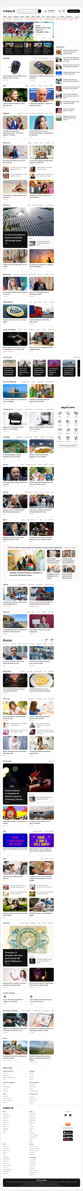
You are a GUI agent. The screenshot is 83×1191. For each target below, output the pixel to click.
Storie (52, 492)
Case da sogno (26, 382)
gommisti (5, 1089)
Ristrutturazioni (50, 382)
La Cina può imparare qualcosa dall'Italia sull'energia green (15, 238)
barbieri (31, 1089)
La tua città (31, 1166)
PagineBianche (6, 1171)
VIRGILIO (12, 1182)
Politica (42, 492)
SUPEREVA (74, 1182)
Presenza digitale (26, 1010)
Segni (44, 923)
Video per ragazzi (49, 831)
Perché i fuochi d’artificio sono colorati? (15, 849)
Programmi (32, 113)
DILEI (52, 1182)
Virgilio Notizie (32, 1113)
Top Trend (5, 1032)
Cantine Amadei (33, 1062)
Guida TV (20, 113)
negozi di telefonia (7, 1100)
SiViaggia (6, 437)
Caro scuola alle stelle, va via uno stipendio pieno (67, 576)
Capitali (42, 437)
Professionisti (33, 1094)
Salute (45, 698)
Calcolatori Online (33, 1172)
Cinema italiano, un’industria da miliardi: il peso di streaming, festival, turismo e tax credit (14, 795)
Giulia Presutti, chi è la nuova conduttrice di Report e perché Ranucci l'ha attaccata (41, 133)
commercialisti (32, 1098)
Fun (76, 19)
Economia (15, 16)
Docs (41, 19)
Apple (25, 329)
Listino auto (5, 1156)
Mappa (45, 644)
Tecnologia (6, 80)
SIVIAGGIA (56, 1182)
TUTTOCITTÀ (48, 1182)
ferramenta (5, 1073)
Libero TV (31, 1139)
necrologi (5, 1102)
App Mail (5, 1130)
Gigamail (5, 1124)
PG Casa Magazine (7, 1169)
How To (38, 329)
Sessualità (51, 698)
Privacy (37, 1183)
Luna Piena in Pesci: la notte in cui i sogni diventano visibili (44, 961)
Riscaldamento (22, 584)
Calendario (5, 1128)
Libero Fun (31, 1154)
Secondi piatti (38, 671)
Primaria (40, 464)
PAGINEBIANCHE (40, 1182)
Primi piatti (29, 671)
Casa (4, 403)
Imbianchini (31, 584)
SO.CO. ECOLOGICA (7, 1060)
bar (30, 1075)
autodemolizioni (6, 1086)
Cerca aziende (32, 1159)
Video (47, 16)
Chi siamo (27, 1183)
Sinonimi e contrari (31, 464)
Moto (35, 302)
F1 (37, 519)
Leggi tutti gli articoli (69, 547)
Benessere (31, 698)
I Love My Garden (38, 409)
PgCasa (5, 584)
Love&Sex (47, 143)
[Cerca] (39, 11)
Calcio (23, 519)
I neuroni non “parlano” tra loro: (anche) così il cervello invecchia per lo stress (45, 731)
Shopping (5, 1146)
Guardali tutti (76, 357)
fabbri (4, 1079)
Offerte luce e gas (49, 19)
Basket (4, 541)
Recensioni (51, 329)
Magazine (6, 113)
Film (46, 113)
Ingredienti (51, 671)
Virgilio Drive (6, 1120)
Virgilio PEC (5, 1118)
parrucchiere (32, 1084)
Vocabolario (32, 1168)
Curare (4, 755)
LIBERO (8, 1182)
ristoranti (31, 1077)
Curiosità (51, 302)
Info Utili (40, 274)
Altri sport (51, 519)
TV (58, 16)
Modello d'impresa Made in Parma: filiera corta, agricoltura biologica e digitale (40, 1058)
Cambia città (6, 643)
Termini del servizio (30, 13)
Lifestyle (40, 85)
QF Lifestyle (7, 761)
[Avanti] (78, 368)
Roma (7, 640)
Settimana (33, 923)
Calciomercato (31, 519)
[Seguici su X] (70, 1115)
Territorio (32, 665)
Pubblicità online (37, 1010)
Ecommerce (46, 1010)
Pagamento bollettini (61, 19)
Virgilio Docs (6, 1122)
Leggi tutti (51, 761)
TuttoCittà (5, 1173)
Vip (30, 107)
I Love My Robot (49, 409)
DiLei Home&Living (9, 382)
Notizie (5, 16)
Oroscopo (68, 16)
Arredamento (40, 382)
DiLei (4, 86)
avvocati (31, 1096)
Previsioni (51, 644)
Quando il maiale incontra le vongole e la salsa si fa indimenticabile (70, 52)
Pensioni (46, 274)
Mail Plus (9, 19)
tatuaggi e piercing (33, 1091)
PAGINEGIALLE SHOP (27, 1182)
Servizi (5, 1094)
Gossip (53, 16)
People (27, 85)
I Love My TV (19, 409)
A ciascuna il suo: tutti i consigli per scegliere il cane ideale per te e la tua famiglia (40, 878)
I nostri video (7, 357)
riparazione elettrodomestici (9, 1077)
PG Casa (5, 1167)
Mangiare (32, 1071)
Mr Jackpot (32, 1152)
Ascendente (50, 923)
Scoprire (31, 755)
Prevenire (5, 720)
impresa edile (6, 1075)
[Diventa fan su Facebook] (65, 1115)
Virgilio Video (32, 1120)
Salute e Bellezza (34, 1082)
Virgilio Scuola (6, 1150)
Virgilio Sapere (6, 1148)
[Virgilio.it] (9, 11)
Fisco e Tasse (32, 274)
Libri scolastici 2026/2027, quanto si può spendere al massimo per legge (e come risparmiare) (53, 562)
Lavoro (52, 274)
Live (46, 519)
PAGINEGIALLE (18, 1182)
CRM (52, 1010)
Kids (4, 831)
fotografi (31, 1102)
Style (41, 143)
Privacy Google (38, 13)
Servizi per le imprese (10, 1011)
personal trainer (33, 1100)
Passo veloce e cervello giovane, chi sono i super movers (43, 725)
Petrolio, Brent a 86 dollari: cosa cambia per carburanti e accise (71, 96)
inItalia (30, 1130)
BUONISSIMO (68, 1182)
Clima (29, 205)
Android (20, 329)
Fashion (36, 143)
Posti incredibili (50, 437)
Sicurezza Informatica (8, 351)
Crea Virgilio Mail (73, 11)
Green (6, 243)
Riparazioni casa (49, 584)
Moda (45, 85)
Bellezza (51, 85)
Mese (39, 923)
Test (53, 143)
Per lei (52, 58)
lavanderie (5, 1096)
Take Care (6, 699)
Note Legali (32, 1183)
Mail (4, 19)
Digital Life (32, 329)
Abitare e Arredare (8, 1071)
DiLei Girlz (6, 143)
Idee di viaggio (28, 437)
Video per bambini (37, 831)
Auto (30, 302)
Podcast (51, 858)
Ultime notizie (28, 492)
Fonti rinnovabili (50, 205)
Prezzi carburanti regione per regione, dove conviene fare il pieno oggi (71, 59)
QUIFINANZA (62, 1182)
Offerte (35, 58)
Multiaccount (6, 1126)
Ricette (62, 16)
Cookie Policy (42, 1183)
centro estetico (32, 1086)
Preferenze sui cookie (50, 1183)
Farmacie (25, 644)
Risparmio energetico (34, 606)
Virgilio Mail (5, 1113)
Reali (4, 107)
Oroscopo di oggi (24, 923)
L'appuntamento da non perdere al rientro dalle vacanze (69, 117)
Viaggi (33, 16)
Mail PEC (16, 19)
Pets (4, 859)
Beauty (30, 143)
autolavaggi (5, 1091)
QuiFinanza (7, 274)
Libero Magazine (33, 1137)
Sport (10, 16)
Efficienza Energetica (38, 205)
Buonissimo (7, 671)
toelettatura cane (7, 1098)
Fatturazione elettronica (31, 19)
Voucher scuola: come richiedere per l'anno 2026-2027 (68, 561)
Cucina (31, 693)
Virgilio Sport (32, 1116)
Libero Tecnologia (9, 329)
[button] (50, 38)
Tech (43, 16)
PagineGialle (6, 1163)
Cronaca (36, 492)
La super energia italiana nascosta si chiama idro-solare (43, 243)
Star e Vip (33, 85)
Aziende (32, 644)
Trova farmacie (32, 1164)
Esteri (47, 492)
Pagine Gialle (7, 1068)
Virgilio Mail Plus (6, 1116)
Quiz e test (51, 612)
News (26, 113)
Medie (45, 464)
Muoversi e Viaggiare (9, 1082)
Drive (21, 19)
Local (4, 665)
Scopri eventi (32, 1162)
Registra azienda (7, 1165)
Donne (22, 16)
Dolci (45, 671)
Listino (45, 302)
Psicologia (38, 698)
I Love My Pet (28, 409)
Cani (42, 858)
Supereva (6, 612)
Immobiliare (24, 274)
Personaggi (40, 113)
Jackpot (71, 19)
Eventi (19, 644)
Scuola (5, 464)
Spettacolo (38, 34)
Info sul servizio (21, 13)
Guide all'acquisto (44, 58)
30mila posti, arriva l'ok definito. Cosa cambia (53, 576)
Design (33, 382)
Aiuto (4, 1132)
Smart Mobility (6, 1159)
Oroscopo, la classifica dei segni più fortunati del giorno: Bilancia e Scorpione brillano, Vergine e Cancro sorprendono (14, 957)
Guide (30, 351)
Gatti (46, 858)
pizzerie (31, 1079)
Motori (38, 16)
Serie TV (51, 113)
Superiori (51, 464)
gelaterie (31, 1073)
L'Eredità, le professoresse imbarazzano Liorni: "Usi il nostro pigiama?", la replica (13, 133)
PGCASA (34, 1182)
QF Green (6, 205)
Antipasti (22, 671)
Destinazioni (19, 437)
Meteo (27, 16)
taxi (4, 1084)
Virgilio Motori (8, 302)
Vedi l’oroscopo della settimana (68, 445)
